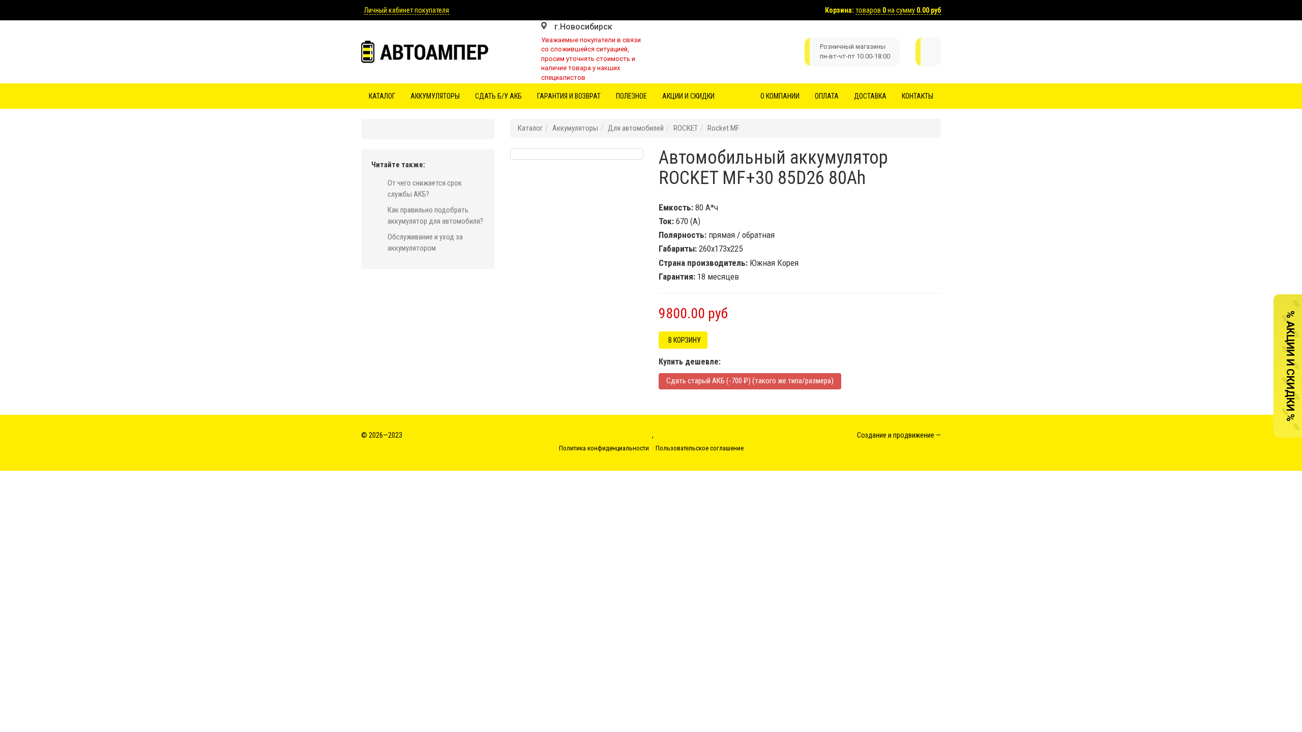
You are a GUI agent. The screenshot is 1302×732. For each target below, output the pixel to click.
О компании (780, 96)
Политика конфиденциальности (604, 448)
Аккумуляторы (435, 96)
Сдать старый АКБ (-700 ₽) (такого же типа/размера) (750, 380)
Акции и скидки (688, 96)
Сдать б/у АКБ (498, 96)
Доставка (870, 96)
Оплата (827, 96)
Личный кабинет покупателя (406, 10)
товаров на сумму (898, 10)
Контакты (917, 96)
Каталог (382, 96)
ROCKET (685, 128)
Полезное (631, 96)
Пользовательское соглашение (700, 448)
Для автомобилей (636, 128)
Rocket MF (723, 128)
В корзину (683, 340)
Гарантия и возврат (569, 96)
